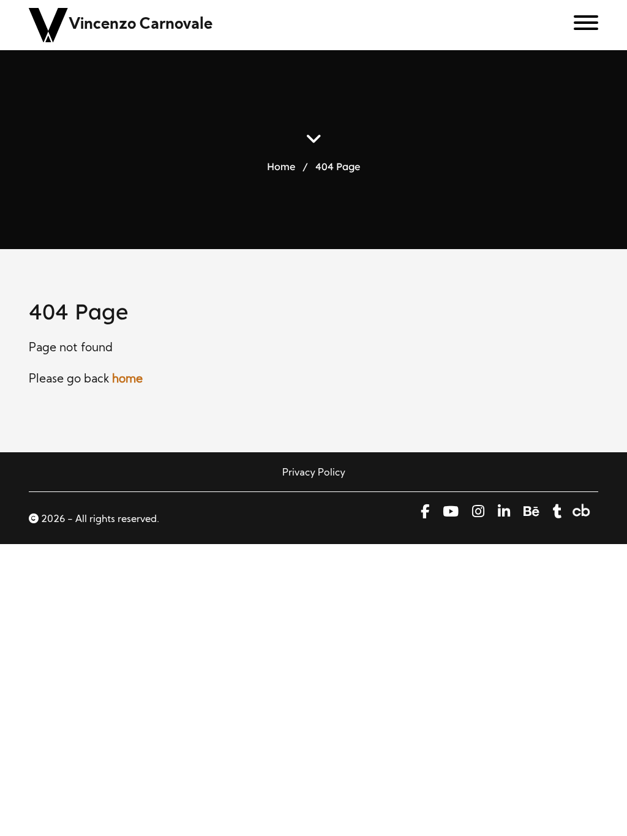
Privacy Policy (313, 473)
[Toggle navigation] (581, 25)
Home (281, 166)
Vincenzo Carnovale (140, 24)
